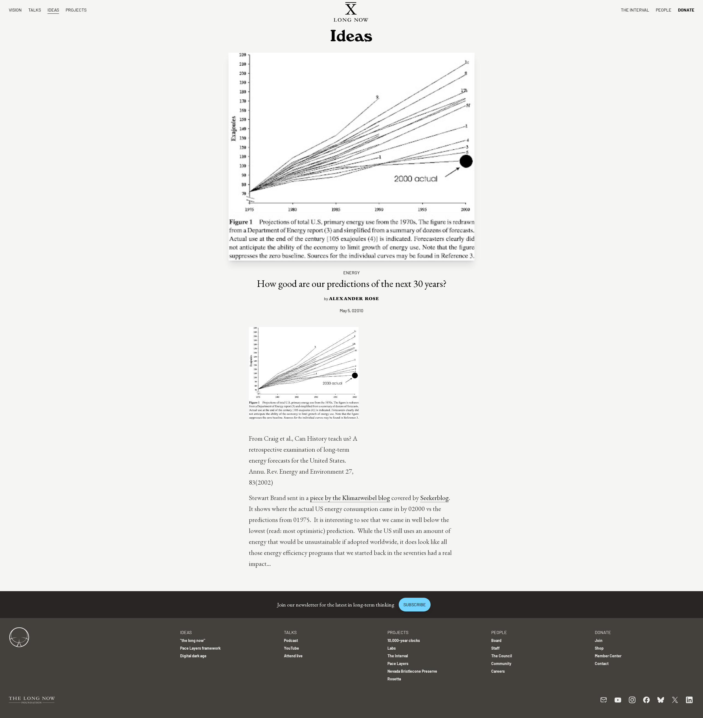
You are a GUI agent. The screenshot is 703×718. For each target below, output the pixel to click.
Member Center (608, 655)
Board (496, 640)
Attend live (293, 655)
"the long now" (192, 640)
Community (501, 663)
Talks (34, 9)
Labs (391, 648)
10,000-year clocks (403, 640)
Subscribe (414, 604)
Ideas (53, 9)
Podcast (291, 640)
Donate (686, 9)
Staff (495, 648)
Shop (599, 648)
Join (598, 640)
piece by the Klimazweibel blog (350, 497)
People (663, 9)
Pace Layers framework (200, 648)
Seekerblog (434, 497)
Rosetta (394, 679)
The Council (501, 655)
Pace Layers (397, 663)
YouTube (291, 648)
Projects (76, 9)
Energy (351, 272)
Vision (15, 9)
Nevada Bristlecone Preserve (412, 671)
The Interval (635, 9)
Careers (498, 671)
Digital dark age (193, 655)
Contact (602, 663)
